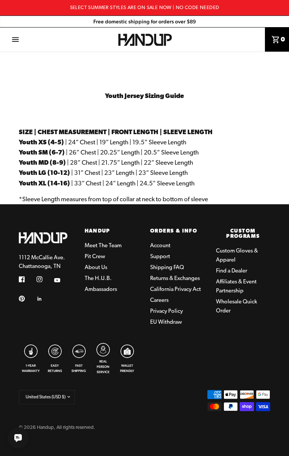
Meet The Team (103, 246)
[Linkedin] (45, 299)
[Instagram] (45, 279)
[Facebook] (27, 279)
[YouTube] (62, 280)
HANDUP (97, 231)
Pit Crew (95, 257)
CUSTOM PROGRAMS (243, 234)
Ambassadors (101, 289)
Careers (159, 300)
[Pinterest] (27, 299)
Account (160, 246)
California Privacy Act (175, 289)
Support (160, 257)
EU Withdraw (166, 322)
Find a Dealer (231, 271)
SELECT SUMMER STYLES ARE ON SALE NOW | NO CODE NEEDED (144, 7)
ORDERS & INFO (173, 231)
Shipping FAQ (167, 268)
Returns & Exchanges (175, 279)
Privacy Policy (166, 311)
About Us (96, 268)
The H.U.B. (98, 279)
